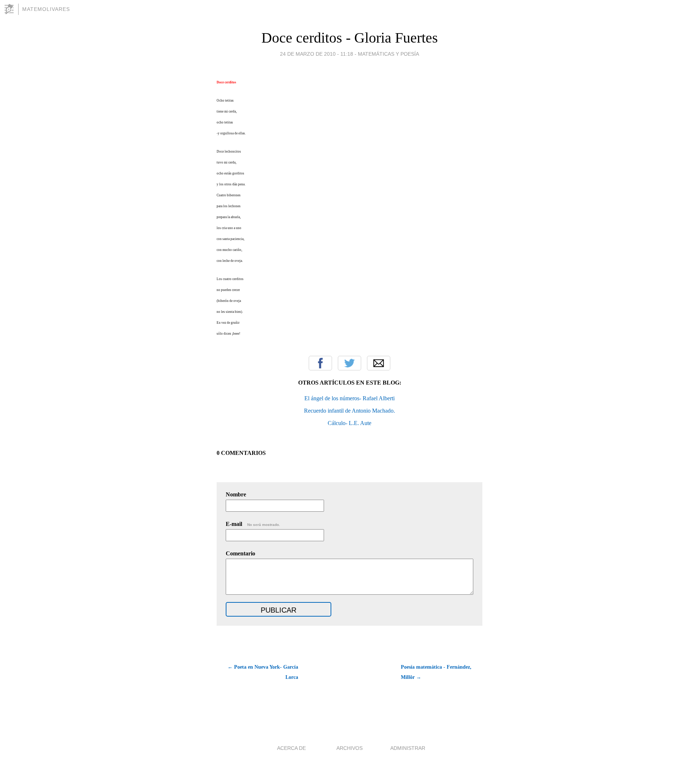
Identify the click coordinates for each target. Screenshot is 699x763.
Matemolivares (46, 9)
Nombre (236, 494)
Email (378, 363)
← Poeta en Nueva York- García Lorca (263, 672)
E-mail (253, 524)
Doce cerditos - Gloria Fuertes (349, 38)
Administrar (407, 748)
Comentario (240, 553)
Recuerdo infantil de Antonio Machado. (349, 411)
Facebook (320, 363)
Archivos (349, 748)
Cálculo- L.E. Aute (349, 423)
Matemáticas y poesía (388, 54)
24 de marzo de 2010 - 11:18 (316, 54)
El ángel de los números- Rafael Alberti (349, 398)
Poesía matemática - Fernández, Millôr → (436, 672)
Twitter (349, 363)
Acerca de (291, 748)
